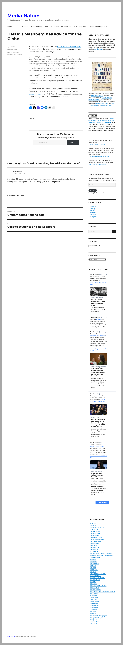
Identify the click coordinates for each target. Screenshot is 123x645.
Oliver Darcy (94, 598)
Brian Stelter (94, 529)
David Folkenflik (95, 549)
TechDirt (93, 614)
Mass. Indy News (80, 26)
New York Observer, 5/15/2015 (99, 156)
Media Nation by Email (98, 26)
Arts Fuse (93, 523)
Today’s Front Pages (96, 618)
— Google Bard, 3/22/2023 (97, 144)
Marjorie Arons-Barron (97, 577)
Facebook (93, 207)
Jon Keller (93, 571)
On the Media (94, 600)
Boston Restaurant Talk (97, 527)
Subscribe (73, 142)
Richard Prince (94, 608)
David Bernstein (95, 547)
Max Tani (93, 581)
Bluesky (92, 209)
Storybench (93, 610)
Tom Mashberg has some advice (69, 46)
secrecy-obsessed (35, 94)
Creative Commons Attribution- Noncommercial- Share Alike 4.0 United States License (101, 120)
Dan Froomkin (94, 543)
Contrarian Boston (95, 541)
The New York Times (101, 104)
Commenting (36, 26)
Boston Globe (11, 52)
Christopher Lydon (96, 537)
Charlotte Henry (95, 533)
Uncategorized (12, 49)
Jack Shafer (93, 561)
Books (47, 26)
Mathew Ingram (95, 579)
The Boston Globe (106, 106)
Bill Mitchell (94, 525)
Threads (92, 211)
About (17, 26)
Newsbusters (94, 594)
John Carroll (94, 569)
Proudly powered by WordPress (26, 636)
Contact (25, 26)
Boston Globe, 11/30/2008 (98, 164)
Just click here (98, 49)
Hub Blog (93, 559)
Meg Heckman (94, 588)
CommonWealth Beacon (97, 539)
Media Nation (23, 15)
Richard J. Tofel (94, 606)
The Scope (93, 612)
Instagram (93, 217)
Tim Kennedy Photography (98, 616)
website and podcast (97, 96)
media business (17, 54)
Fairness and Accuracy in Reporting (101, 553)
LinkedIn (93, 215)
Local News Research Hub (98, 573)
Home (9, 26)
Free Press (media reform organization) (102, 555)
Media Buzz (93, 583)
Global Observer (95, 557)
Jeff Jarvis (93, 567)
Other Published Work (62, 26)
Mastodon (93, 213)
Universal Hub (94, 622)
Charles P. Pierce (95, 531)
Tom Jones (93, 620)
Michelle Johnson (95, 590)
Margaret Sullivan (95, 575)
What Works (94, 624)
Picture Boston (94, 602)
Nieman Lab (93, 596)
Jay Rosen (93, 565)
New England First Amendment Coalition (102, 592)
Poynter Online (94, 604)
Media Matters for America (98, 586)
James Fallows (94, 563)
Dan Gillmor (94, 545)
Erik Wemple (94, 551)
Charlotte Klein (94, 535)
